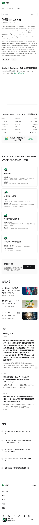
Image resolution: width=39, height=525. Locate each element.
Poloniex (8, 3)
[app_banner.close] (36, 518)
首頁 (3, 9)
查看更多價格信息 (19, 73)
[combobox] (15, 14)
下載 (32, 520)
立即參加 (30, 139)
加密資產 (10, 9)
